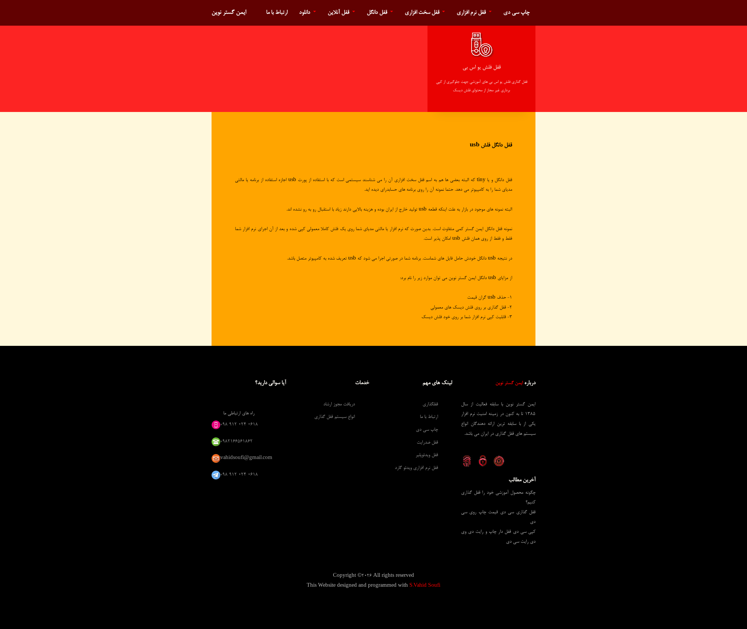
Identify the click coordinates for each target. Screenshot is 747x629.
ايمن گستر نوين (229, 12)
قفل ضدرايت (427, 442)
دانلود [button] (305, 12)
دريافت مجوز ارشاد (339, 404)
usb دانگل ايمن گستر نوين (472, 278)
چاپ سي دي (516, 12)
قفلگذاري (430, 404)
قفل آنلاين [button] (339, 12)
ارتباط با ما (276, 12)
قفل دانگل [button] (378, 12)
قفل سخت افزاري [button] (423, 12)
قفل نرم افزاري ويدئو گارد (416, 468)
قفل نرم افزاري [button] (472, 12)
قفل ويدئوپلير (427, 455)
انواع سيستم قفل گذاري (334, 417)
